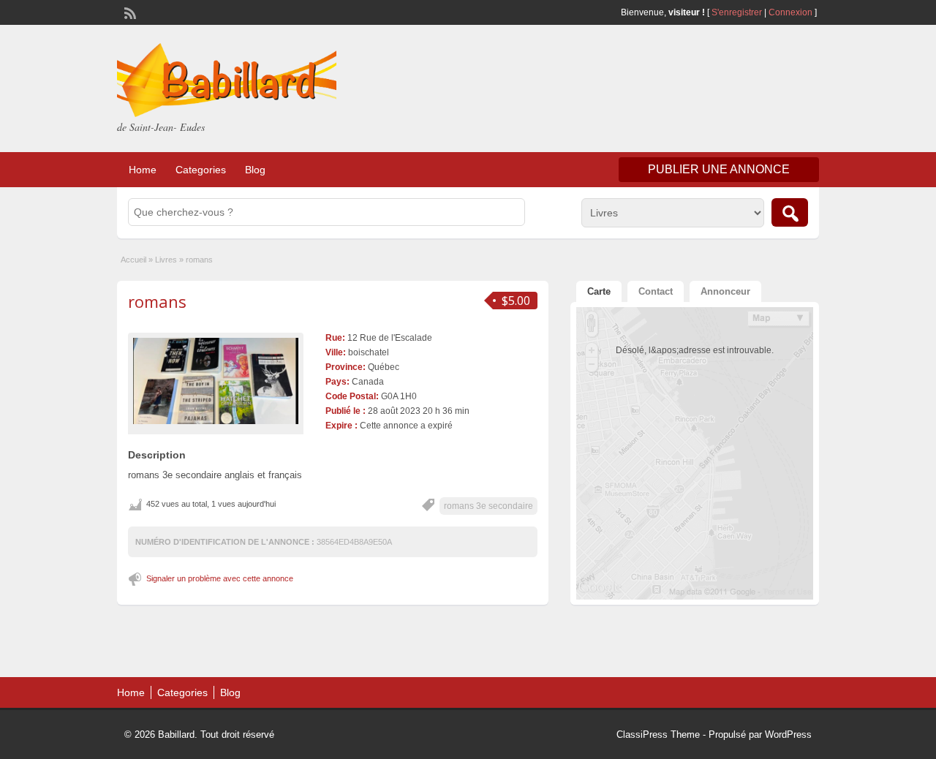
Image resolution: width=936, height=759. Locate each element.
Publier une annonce (719, 169)
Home (142, 169)
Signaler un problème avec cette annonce (219, 578)
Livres (166, 259)
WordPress (788, 734)
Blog (255, 169)
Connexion (792, 12)
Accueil (133, 259)
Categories (201, 169)
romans (157, 301)
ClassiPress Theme (658, 734)
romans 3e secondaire (488, 506)
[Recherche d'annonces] (789, 212)
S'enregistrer (737, 12)
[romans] (215, 381)
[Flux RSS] (129, 12)
